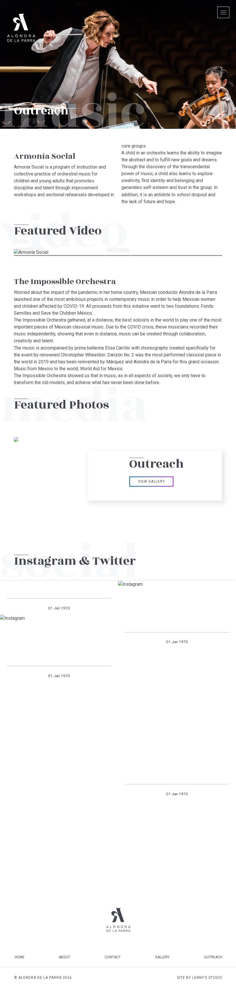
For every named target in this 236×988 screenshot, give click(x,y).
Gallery (162, 957)
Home (19, 957)
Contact (113, 957)
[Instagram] (114, 977)
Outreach (213, 957)
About (64, 957)
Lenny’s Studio (207, 978)
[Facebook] (122, 977)
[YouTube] (130, 977)
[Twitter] (106, 977)
